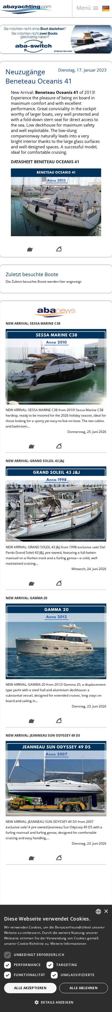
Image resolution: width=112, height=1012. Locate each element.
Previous (8, 39)
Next (103, 39)
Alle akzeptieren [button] (30, 988)
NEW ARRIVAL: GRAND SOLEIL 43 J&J (35, 323)
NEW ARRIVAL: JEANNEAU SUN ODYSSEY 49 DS (43, 598)
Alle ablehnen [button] (84, 988)
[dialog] (56, 958)
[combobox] (98, 911)
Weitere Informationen (68, 943)
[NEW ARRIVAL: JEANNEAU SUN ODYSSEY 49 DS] (56, 641)
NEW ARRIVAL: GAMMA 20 (26, 461)
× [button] (106, 911)
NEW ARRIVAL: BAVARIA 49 (27, 735)
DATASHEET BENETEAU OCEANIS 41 (45, 161)
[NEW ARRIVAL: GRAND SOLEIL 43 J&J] (56, 366)
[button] (56, 1002)
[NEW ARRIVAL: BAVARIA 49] (56, 778)
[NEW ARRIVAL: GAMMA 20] (56, 504)
